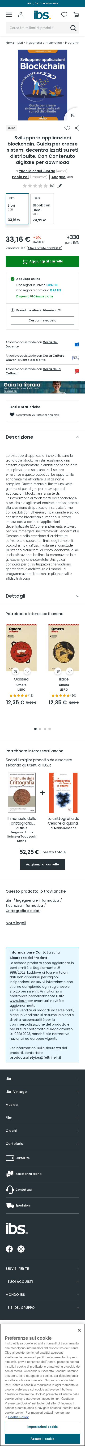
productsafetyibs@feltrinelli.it (35, 1057)
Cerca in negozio (42, 320)
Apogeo (58, 177)
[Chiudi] (79, 1330)
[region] (42, 1385)
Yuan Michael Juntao (37, 171)
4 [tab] (50, 729)
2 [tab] (40, 729)
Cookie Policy (18, 1417)
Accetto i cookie (42, 1438)
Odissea (21, 679)
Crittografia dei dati (23, 910)
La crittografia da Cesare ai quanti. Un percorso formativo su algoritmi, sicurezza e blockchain (63, 821)
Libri (9, 900)
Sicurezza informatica (24, 905)
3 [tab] (45, 729)
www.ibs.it (18, 1000)
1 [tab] (42, 117)
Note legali (16, 923)
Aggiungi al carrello (46, 261)
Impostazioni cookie (42, 1426)
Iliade (64, 679)
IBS (23, 248)
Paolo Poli (20, 177)
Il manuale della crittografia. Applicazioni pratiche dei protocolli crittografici (21, 821)
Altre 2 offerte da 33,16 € (44, 248)
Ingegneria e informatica (37, 900)
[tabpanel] (42, 85)
